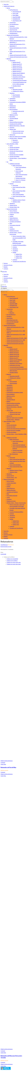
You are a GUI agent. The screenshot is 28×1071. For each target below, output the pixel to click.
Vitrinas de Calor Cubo (18, 133)
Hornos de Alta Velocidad (15, 31)
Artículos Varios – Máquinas (16, 138)
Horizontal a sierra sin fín (18, 111)
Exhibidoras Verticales (15, 163)
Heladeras (12, 198)
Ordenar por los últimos (12, 560)
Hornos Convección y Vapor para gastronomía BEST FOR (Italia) (19, 237)
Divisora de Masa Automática (16, 122)
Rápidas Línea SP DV (17, 69)
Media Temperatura (17, 165)
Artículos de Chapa (14, 149)
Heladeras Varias (16, 201)
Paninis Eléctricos (14, 218)
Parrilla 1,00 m (19, 256)
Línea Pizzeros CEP (17, 20)
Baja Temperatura (17, 181)
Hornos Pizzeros (13, 210)
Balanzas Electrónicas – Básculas (17, 125)
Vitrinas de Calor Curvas (18, 131)
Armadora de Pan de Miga (15, 123)
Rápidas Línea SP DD (17, 67)
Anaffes (11, 216)
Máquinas (9, 58)
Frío (7, 161)
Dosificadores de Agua (18, 78)
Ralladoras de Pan (14, 114)
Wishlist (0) (3, 284)
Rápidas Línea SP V (17, 71)
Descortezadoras (14, 109)
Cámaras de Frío (13, 205)
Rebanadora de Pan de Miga (8, 767)
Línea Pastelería (16, 96)
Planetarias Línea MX (17, 89)
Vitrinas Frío (12, 134)
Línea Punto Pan (13, 29)
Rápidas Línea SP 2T (17, 64)
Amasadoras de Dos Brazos (19, 76)
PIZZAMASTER (16, 18)
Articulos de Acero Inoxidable (16, 154)
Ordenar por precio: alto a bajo (14, 564)
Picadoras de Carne (14, 230)
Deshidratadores (13, 33)
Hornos (8, 8)
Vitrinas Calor (13, 129)
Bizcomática (12, 116)
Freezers (12, 183)
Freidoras (12, 214)
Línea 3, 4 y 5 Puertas (20, 180)
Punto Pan (6, 4)
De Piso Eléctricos (14, 9)
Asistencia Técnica (8, 265)
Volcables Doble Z (17, 85)
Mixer (11, 223)
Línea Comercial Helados (18, 194)
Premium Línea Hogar (20, 178)
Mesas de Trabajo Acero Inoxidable (18, 136)
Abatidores (12, 203)
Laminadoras (12, 98)
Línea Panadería (16, 94)
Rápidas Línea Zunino (17, 75)
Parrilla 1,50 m (19, 257)
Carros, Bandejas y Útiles (12, 143)
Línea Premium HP (17, 11)
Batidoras (12, 87)
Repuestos (15, 140)
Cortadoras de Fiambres (15, 221)
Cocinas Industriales (14, 212)
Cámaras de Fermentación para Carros (18, 56)
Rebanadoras (13, 107)
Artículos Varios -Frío (14, 207)
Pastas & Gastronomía (12, 209)
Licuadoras (12, 228)
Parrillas (14, 252)
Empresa (6, 263)
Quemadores (16, 142)
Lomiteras (15, 259)
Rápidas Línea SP (16, 62)
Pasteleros (12, 26)
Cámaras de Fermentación (13, 35)
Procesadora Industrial (15, 225)
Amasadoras (12, 60)
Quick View (3, 764)
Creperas (15, 247)
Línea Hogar (15, 185)
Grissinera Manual (14, 118)
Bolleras (11, 120)
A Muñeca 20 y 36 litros (18, 91)
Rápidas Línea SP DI (17, 66)
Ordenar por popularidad (12, 558)
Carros (11, 145)
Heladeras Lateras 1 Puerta (19, 200)
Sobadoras (12, 93)
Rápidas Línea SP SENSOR (19, 73)
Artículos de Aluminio (14, 147)
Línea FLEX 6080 (16, 17)
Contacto (6, 268)
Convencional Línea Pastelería (20, 80)
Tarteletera (15, 248)
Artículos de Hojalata (14, 156)
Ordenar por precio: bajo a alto (14, 562)
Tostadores (15, 250)
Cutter (11, 227)
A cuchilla (15, 113)
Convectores (13, 22)
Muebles (6, 266)
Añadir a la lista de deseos (7, 760)
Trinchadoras (13, 100)
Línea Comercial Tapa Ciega (19, 196)
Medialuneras (13, 105)
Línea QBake (15, 15)
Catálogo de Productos (9, 6)
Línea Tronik (15, 13)
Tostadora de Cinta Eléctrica (19, 261)
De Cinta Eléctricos (14, 24)
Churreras (12, 127)
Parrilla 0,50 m (19, 254)
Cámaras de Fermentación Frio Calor (18, 55)
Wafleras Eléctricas (14, 219)
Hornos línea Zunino (14, 28)
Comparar (3, 762)
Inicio (2, 544)
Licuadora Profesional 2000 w (19, 245)
